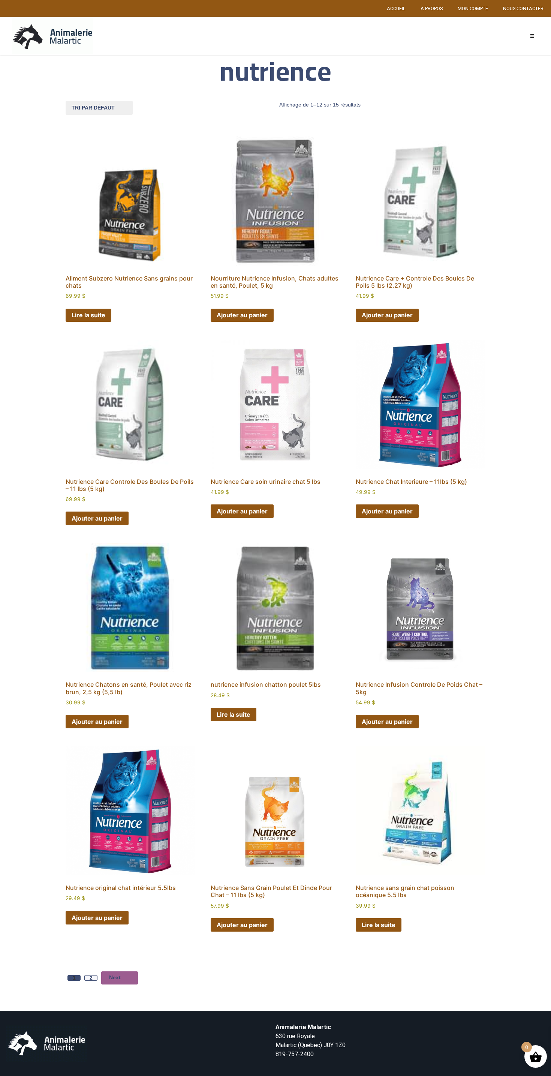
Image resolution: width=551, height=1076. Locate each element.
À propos (432, 8)
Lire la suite (88, 315)
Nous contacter (523, 8)
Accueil (396, 8)
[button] (532, 36)
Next (115, 977)
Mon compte (473, 8)
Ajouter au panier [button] (242, 315)
